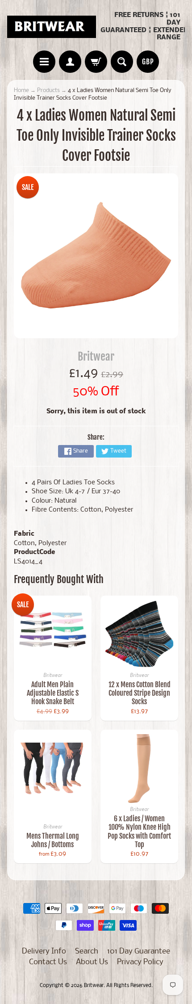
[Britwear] (51, 27)
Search (86, 951)
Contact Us (48, 962)
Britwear (96, 356)
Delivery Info (44, 951)
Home (21, 90)
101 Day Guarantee (138, 951)
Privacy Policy (140, 962)
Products (48, 90)
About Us (92, 962)
